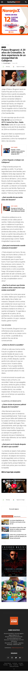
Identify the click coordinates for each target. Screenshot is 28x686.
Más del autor (17, 516)
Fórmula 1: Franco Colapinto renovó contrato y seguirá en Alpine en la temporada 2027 (18, 152)
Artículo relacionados (7, 516)
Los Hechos (14, 663)
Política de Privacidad (14, 666)
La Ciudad (7, 45)
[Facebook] (8, 657)
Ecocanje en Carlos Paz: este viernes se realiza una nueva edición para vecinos (18, 210)
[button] (26, 2)
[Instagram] (12, 657)
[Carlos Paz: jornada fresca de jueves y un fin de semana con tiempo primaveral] (5, 536)
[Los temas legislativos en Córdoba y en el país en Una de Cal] (5, 522)
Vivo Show (5, 664)
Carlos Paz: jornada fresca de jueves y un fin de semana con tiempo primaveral (18, 536)
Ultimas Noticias (7, 663)
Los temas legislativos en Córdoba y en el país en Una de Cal (17, 522)
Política (10, 664)
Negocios (21, 664)
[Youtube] (19, 657)
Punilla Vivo (15, 664)
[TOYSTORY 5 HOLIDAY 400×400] (14, 601)
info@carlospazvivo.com (17, 647)
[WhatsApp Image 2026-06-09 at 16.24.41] (14, 576)
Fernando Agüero (6, 63)
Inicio (2, 45)
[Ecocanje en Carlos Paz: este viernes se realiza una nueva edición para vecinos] (5, 529)
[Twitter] (15, 657)
